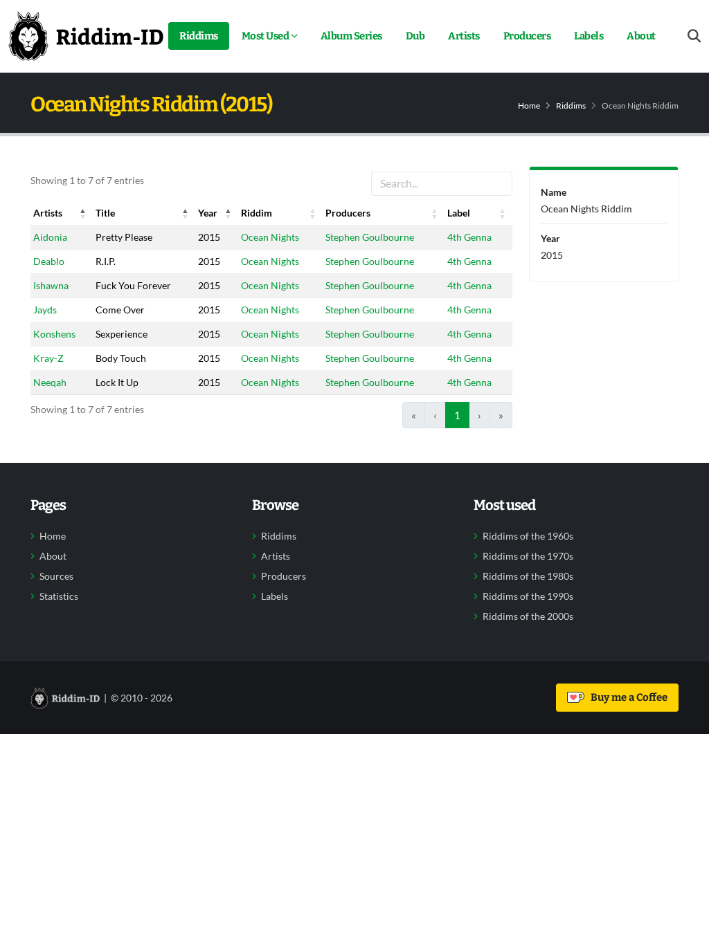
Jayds (45, 309)
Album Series (351, 36)
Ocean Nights (270, 237)
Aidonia (50, 237)
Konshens (54, 334)
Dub (415, 36)
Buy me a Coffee (626, 697)
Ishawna (51, 285)
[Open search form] (694, 36)
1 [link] (457, 415)
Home (529, 105)
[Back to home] (85, 36)
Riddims (198, 36)
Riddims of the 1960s (528, 536)
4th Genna (469, 237)
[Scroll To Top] (684, 929)
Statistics (58, 596)
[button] (83, 213)
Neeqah (49, 382)
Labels (588, 36)
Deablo (48, 261)
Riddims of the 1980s (528, 576)
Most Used (265, 36)
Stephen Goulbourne (369, 237)
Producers (527, 36)
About (641, 36)
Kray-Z (48, 358)
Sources (56, 576)
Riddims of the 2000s (528, 616)
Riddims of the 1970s (528, 556)
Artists (464, 36)
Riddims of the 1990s (528, 596)
